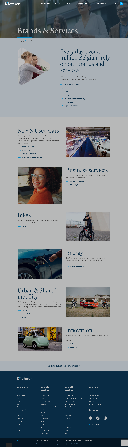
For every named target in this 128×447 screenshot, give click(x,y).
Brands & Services (99, 3)
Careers (58, 3)
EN (121, 3)
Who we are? (45, 3)
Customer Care (81, 3)
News (68, 3)
